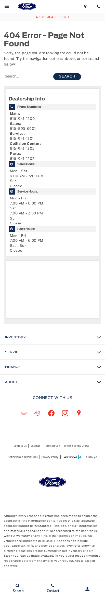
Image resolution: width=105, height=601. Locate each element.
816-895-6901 (23, 129)
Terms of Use (52, 445)
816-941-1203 (22, 148)
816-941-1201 (22, 138)
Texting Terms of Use (76, 445)
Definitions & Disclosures (23, 456)
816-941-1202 (22, 159)
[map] (78, 413)
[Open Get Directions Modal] (85, 6)
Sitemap (36, 445)
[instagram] (65, 413)
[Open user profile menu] (87, 589)
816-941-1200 (22, 119)
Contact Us (20, 445)
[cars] (23, 413)
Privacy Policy (50, 456)
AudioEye (91, 456)
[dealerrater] (37, 413)
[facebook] (51, 413)
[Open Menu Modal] (6, 6)
